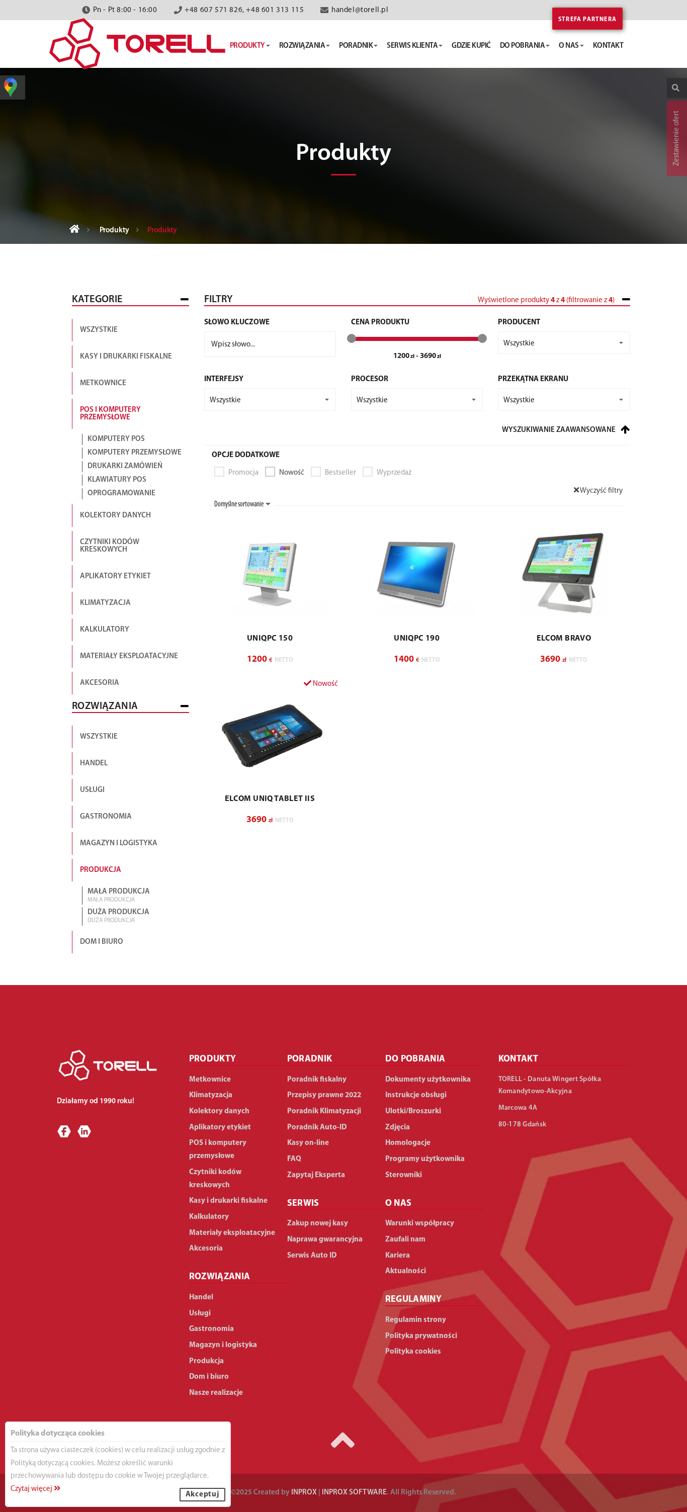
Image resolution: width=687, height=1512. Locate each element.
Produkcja (100, 870)
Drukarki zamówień (125, 466)
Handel (94, 763)
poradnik (356, 46)
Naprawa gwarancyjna (325, 1239)
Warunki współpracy (419, 1223)
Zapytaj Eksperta (316, 1175)
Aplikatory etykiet (115, 576)
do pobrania (522, 46)
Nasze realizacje (216, 1393)
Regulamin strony (415, 1320)
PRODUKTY (212, 1059)
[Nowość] (270, 735)
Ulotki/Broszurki (413, 1111)
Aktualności (405, 1271)
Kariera (397, 1256)
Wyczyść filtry (601, 491)
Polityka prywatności (421, 1336)
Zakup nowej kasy (317, 1223)
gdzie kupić (471, 46)
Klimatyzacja (105, 603)
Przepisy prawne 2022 (324, 1095)
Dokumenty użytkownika (428, 1080)
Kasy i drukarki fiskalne (126, 357)
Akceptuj (202, 1494)
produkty (247, 46)
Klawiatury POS (117, 480)
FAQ (294, 1159)
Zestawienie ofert (676, 138)
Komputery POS (116, 439)
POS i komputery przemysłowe (110, 413)
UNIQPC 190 (417, 639)
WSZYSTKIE (99, 737)
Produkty (114, 230)
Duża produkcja (118, 916)
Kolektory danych (115, 515)
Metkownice (103, 383)
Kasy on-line (308, 1143)
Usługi (92, 790)
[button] (564, 342)
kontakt (608, 46)
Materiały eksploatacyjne (129, 656)
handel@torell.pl (360, 10)
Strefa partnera (587, 20)
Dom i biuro (101, 942)
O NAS (398, 1203)
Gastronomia (106, 817)
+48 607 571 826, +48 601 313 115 (244, 10)
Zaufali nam (405, 1239)
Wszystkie (99, 330)
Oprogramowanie (121, 493)
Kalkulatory (104, 630)
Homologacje (408, 1143)
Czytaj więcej (32, 1489)
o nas (569, 46)
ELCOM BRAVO (564, 639)
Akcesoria (99, 683)
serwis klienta (412, 46)
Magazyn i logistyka (118, 843)
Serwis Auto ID (311, 1256)
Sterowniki (403, 1175)
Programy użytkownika (425, 1159)
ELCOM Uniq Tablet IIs (270, 799)
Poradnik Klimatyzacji (324, 1111)
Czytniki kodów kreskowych (109, 546)
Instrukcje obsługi (416, 1095)
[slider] (351, 338)
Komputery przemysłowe (135, 453)
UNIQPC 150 (270, 639)
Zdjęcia (397, 1127)
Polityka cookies (413, 1352)
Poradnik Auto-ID (317, 1127)
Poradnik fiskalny (317, 1080)
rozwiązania (302, 46)
